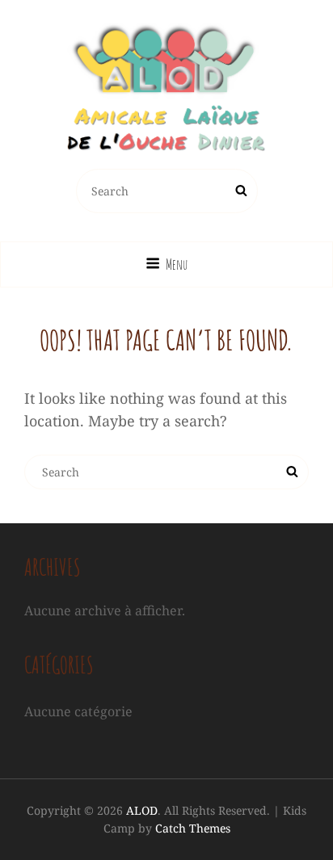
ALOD (142, 810)
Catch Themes (192, 828)
